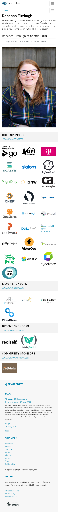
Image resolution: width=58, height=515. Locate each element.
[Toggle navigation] (52, 3)
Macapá (8, 447)
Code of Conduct (11, 497)
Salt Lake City (10, 464)
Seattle (7, 10)
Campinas (9, 444)
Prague (7, 458)
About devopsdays (12, 491)
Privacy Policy (10, 494)
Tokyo (7, 461)
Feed (7, 431)
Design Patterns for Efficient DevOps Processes (25, 41)
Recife (7, 452)
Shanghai (8, 449)
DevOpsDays (14, 3)
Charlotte (8, 455)
